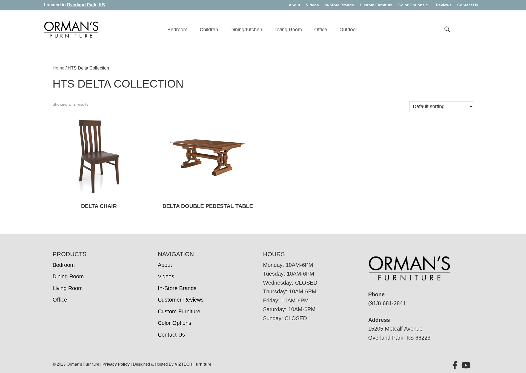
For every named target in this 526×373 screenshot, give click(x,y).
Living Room (288, 29)
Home (58, 68)
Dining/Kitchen (246, 29)
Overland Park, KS (86, 4)
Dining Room (68, 276)
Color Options (411, 5)
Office (320, 29)
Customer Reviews (181, 300)
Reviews (443, 5)
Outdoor (348, 29)
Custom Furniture (376, 5)
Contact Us (467, 5)
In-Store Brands (339, 5)
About (294, 5)
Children (209, 29)
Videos (312, 5)
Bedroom (177, 29)
